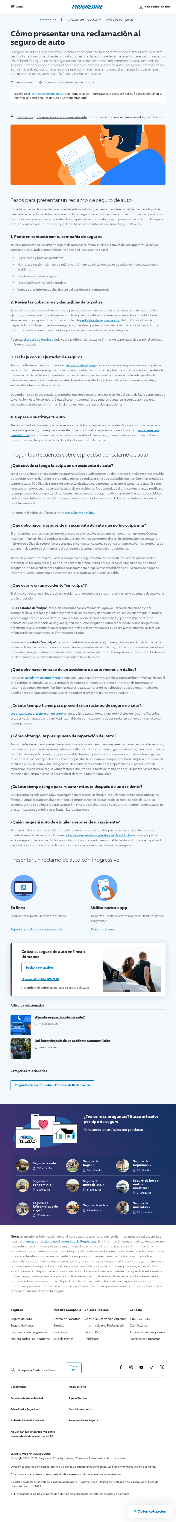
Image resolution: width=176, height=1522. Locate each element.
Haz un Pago (93, 1332)
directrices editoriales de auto (47, 93)
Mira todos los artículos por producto (113, 1130)
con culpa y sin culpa (79, 512)
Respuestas (47, 19)
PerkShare (92, 1338)
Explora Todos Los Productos (30, 1338)
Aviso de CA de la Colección (28, 1420)
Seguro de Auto (21, 1319)
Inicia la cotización (39, 967)
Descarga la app (102, 929)
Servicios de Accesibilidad (27, 1398)
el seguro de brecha (37, 339)
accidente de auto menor (43, 677)
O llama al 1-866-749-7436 (40, 979)
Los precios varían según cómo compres (131, 1466)
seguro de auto (79, 987)
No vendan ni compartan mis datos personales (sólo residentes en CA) (33, 1434)
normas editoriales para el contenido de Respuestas (59, 1241)
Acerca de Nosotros (66, 1319)
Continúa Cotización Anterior (105, 1319)
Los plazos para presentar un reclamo (37, 713)
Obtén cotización (152, 1511)
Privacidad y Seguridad (25, 1409)
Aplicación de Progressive (147, 1332)
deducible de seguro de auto (100, 320)
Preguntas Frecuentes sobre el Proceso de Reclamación (52, 1085)
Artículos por (83, 19)
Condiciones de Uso (81, 1409)
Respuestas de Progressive (29, 1332)
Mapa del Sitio (77, 1386)
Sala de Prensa (63, 1338)
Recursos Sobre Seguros (84, 1420)
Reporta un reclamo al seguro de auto (37, 929)
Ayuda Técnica (78, 1398)
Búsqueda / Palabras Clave (37, 1370)
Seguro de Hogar (22, 1325)
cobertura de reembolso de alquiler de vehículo (98, 835)
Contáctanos (139, 1325)
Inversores (60, 1332)
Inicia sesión (151, 6)
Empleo (58, 1325)
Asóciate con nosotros (145, 1338)
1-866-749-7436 (140, 1319)
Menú (19, 6)
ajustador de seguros (80, 365)
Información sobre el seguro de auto (61, 117)
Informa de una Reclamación (105, 1325)
